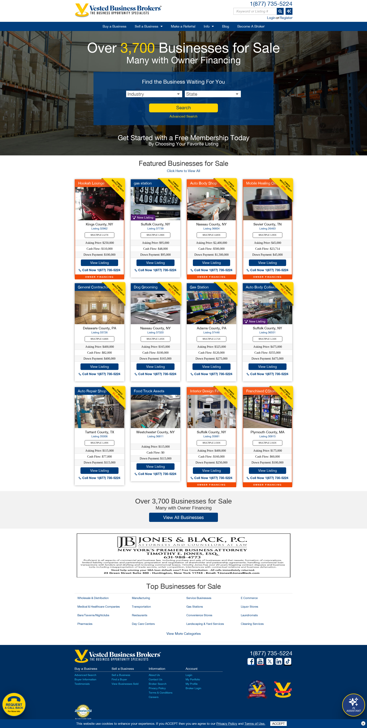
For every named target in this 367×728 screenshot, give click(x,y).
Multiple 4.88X (99, 339)
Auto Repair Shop (92, 391)
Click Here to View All (183, 171)
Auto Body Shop (203, 183)
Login (271, 18)
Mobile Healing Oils (261, 183)
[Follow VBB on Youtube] (260, 661)
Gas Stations (194, 606)
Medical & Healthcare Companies (98, 606)
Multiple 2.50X (211, 443)
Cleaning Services (252, 623)
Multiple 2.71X (211, 339)
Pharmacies (85, 623)
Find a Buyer (119, 679)
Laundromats (249, 615)
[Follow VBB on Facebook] (251, 661)
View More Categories (183, 634)
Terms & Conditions (160, 692)
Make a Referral (183, 26)
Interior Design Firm (206, 391)
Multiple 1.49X (99, 443)
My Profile (192, 683)
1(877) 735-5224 (271, 3)
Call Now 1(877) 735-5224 (100, 270)
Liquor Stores (249, 606)
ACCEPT (278, 724)
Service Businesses (198, 598)
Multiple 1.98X (155, 235)
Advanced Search (183, 116)
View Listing (99, 263)
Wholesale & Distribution (93, 598)
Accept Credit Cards (83, 719)
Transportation (141, 606)
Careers (153, 697)
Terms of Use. (254, 724)
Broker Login (193, 688)
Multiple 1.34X (267, 339)
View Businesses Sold (125, 683)
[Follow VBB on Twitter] (269, 661)
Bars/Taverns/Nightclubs (93, 615)
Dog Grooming (146, 287)
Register (286, 18)
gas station (143, 183)
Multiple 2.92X (267, 443)
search (183, 107)
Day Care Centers (143, 623)
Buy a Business (114, 26)
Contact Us (155, 679)
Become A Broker (251, 26)
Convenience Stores (199, 615)
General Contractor (93, 287)
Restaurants (139, 615)
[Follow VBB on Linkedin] (279, 661)
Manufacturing (141, 598)
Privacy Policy (157, 688)
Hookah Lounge (91, 183)
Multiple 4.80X (211, 235)
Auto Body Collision (262, 287)
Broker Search (157, 683)
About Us (154, 675)
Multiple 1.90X (267, 235)
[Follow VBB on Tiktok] (287, 662)
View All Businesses (183, 517)
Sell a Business (146, 26)
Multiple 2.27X (99, 235)
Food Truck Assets (149, 391)
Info (206, 26)
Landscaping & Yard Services (205, 623)
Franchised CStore (261, 391)
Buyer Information (85, 679)
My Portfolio (193, 679)
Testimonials (82, 683)
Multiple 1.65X (155, 339)
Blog (225, 26)
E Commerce (249, 598)
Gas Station (199, 287)
